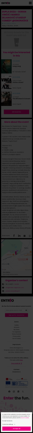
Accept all (16, 429)
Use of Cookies (25, 418)
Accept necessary (7, 421)
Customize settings (7, 424)
